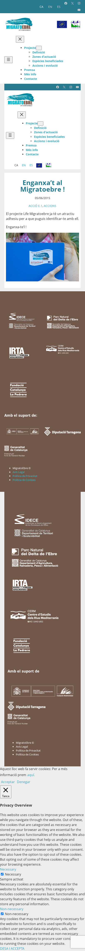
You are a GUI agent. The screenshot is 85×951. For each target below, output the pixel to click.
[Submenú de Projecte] (39, 48)
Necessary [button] (8, 869)
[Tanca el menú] (20, 39)
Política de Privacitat (25, 476)
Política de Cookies (24, 480)
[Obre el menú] (8, 59)
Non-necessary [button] (11, 909)
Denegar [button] (23, 782)
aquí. (31, 775)
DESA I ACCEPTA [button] (12, 948)
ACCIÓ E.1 (35, 206)
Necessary (13, 874)
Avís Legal (19, 472)
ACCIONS (50, 206)
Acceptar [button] (8, 782)
